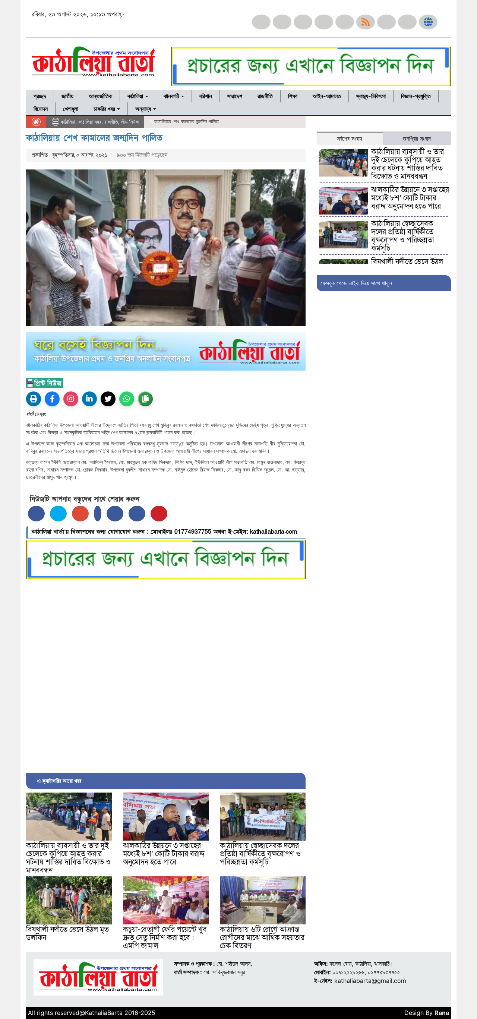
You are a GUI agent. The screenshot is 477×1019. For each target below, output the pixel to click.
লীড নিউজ (130, 121)
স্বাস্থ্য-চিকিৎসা (371, 96)
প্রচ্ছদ (40, 96)
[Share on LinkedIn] (97, 513)
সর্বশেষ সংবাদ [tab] (349, 138)
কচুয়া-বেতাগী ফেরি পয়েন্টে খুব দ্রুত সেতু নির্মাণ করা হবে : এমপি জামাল (165, 938)
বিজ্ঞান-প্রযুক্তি (416, 96)
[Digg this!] (137, 513)
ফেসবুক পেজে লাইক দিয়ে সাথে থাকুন (356, 283)
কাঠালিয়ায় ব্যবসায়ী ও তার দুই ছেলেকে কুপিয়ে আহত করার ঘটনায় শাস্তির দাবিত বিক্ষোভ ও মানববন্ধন (68, 858)
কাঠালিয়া (136, 96)
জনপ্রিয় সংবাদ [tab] (417, 138)
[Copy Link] (145, 398)
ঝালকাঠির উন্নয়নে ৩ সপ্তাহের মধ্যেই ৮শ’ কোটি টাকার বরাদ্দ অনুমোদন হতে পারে (164, 854)
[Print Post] (33, 398)
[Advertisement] (166, 674)
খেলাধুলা (70, 108)
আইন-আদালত (327, 96)
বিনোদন (41, 108)
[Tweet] (58, 513)
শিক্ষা (292, 96)
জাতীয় (67, 96)
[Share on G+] (80, 513)
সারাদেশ (234, 96)
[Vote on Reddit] (115, 513)
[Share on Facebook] (36, 513)
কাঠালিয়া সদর (89, 121)
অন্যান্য (143, 108)
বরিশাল (205, 96)
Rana (442, 1012)
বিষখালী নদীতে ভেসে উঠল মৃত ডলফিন (67, 934)
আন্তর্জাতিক (100, 96)
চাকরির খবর (105, 108)
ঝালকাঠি (172, 96)
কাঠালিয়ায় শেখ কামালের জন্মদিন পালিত (94, 138)
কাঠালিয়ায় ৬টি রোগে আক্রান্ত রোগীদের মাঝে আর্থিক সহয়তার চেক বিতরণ (262, 938)
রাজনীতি (265, 96)
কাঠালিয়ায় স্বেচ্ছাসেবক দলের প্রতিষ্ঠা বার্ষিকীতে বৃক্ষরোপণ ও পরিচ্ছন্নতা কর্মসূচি (260, 854)
